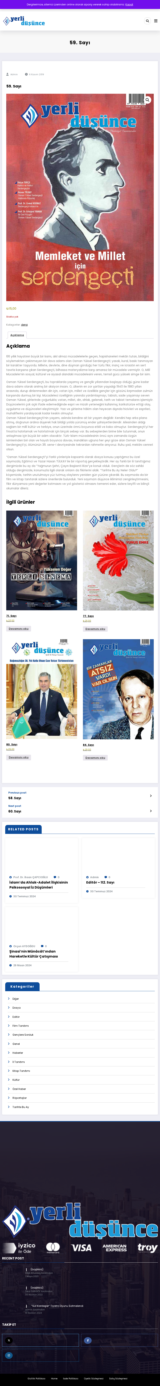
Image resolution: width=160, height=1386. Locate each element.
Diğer (15, 999)
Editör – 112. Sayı (100, 882)
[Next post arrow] (151, 811)
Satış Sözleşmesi (118, 1378)
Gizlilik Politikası (36, 1378)
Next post (14, 806)
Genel (16, 1044)
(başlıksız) (37, 1269)
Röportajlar (19, 1098)
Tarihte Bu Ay (20, 1107)
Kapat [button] (129, 4)
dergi (24, 324)
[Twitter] (40, 1340)
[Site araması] (147, 20)
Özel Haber (19, 1089)
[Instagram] (40, 1355)
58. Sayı (14, 798)
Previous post (17, 792)
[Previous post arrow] (151, 795)
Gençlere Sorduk (22, 1034)
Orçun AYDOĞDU (24, 946)
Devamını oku (19, 628)
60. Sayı (14, 811)
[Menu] (156, 21)
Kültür (16, 1080)
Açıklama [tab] (17, 335)
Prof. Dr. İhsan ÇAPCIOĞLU (30, 877)
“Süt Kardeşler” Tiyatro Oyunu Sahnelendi (57, 1306)
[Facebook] (119, 1340)
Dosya (16, 1007)
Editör (16, 1017)
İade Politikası (70, 1378)
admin (14, 74)
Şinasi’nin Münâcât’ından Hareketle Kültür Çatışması (33, 954)
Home (54, 1378)
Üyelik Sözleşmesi (94, 1378)
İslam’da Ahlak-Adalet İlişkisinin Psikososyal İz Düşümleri (38, 885)
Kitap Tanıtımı (21, 1071)
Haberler (17, 1053)
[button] (147, 100)
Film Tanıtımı (20, 1026)
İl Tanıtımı (18, 1062)
